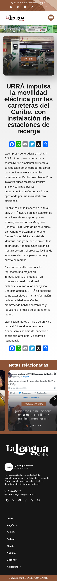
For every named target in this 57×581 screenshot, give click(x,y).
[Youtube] (25, 7)
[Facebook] (11, 7)
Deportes (12, 559)
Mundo (10, 546)
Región (10, 525)
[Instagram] (46, 7)
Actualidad (12, 566)
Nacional (11, 553)
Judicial (11, 539)
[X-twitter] (18, 7)
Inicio (10, 518)
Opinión (11, 532)
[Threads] (39, 7)
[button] (2, 399)
